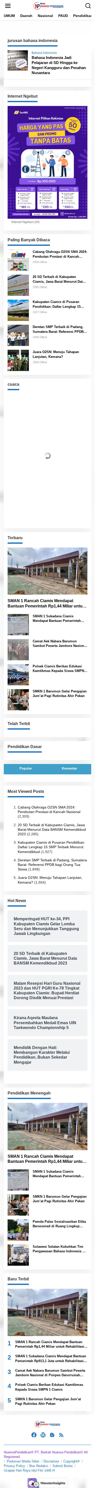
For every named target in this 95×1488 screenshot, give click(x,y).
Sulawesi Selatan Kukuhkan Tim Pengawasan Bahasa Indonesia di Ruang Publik (59, 1249)
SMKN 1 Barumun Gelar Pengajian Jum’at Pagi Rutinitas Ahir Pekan (60, 693)
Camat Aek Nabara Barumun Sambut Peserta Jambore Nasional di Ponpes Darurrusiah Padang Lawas (60, 643)
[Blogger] (52, 1435)
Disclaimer (51, 1461)
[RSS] (61, 1435)
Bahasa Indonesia (44, 53)
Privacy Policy (14, 1466)
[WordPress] (43, 1435)
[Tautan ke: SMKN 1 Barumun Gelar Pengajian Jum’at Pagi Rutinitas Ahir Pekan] (18, 699)
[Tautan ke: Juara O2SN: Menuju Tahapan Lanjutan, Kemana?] (18, 360)
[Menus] (8, 6)
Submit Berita (62, 1466)
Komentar (69, 768)
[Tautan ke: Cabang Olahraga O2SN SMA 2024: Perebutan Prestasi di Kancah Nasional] (18, 260)
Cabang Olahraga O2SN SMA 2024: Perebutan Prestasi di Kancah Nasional (60, 254)
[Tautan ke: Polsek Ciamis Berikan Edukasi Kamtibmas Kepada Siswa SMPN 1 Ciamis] (18, 674)
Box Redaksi (38, 1466)
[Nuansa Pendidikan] (48, 6)
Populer (26, 768)
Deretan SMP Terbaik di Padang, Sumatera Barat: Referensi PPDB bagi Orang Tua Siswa (58, 329)
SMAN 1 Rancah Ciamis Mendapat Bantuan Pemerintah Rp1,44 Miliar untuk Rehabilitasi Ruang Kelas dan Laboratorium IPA (46, 604)
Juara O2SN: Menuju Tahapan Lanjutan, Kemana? (56, 354)
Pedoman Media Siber (23, 1461)
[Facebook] (34, 1435)
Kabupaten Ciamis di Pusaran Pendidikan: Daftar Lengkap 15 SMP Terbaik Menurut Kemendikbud (57, 304)
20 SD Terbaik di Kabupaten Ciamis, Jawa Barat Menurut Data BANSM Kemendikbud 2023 (58, 279)
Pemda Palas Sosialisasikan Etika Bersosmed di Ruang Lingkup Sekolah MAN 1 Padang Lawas (59, 1224)
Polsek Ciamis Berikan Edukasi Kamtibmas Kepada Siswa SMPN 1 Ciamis (60, 668)
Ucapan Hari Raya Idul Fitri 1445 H (29, 1470)
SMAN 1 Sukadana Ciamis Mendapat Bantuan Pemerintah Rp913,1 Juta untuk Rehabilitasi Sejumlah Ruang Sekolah (57, 618)
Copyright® (71, 1461)
